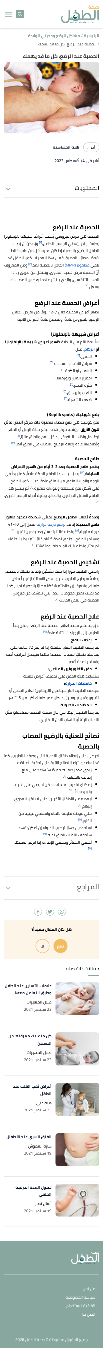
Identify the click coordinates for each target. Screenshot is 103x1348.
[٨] (97, 501)
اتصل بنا (88, 1314)
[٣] (86, 285)
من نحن (89, 1289)
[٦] (62, 369)
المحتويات (87, 187)
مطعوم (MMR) (77, 265)
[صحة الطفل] (80, 14)
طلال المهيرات (39, 1002)
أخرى (91, 147)
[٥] (52, 362)
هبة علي (44, 1103)
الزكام (89, 349)
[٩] (45, 631)
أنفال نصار (43, 1203)
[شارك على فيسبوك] (38, 912)
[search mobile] (20, 14)
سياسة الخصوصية (80, 1297)
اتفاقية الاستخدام (80, 1306)
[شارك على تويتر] (50, 912)
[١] (40, 242)
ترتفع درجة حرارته (51, 524)
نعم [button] (60, 946)
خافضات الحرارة (78, 683)
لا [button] (42, 946)
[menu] (8, 14)
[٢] (30, 264)
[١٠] (64, 776)
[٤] (78, 355)
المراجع (88, 886)
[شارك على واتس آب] (62, 912)
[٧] (13, 443)
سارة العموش (40, 1146)
